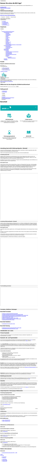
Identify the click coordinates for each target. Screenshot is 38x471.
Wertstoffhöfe (8, 46)
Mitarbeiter (7, 55)
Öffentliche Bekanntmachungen (11, 54)
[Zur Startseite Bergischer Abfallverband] (4, 77)
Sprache (3, 78)
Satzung (26, 387)
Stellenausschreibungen (12, 57)
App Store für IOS (3, 7)
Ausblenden (2, 9)
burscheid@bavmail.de (6, 404)
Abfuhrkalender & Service (8, 32)
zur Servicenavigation (5, 24)
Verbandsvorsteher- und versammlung (12, 51)
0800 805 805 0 (6, 420)
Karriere (7, 56)
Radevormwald (8, 42)
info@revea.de (5, 431)
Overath (7, 41)
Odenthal (7, 35)
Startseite (5, 71)
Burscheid (7, 33)
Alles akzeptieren (3, 18)
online (27, 340)
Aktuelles (5, 58)
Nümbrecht (8, 40)
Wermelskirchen (8, 43)
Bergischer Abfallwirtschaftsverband (8, 31)
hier (31, 339)
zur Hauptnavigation (5, 23)
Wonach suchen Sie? (3, 86)
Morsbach (7, 39)
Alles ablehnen (8, 18)
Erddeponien (8, 48)
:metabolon (2, 71)
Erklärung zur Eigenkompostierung (30, 367)
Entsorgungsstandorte (7, 45)
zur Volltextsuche (5, 22)
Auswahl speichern (3, 19)
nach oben (2, 455)
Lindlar (7, 38)
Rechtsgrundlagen (9, 52)
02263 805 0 (5, 68)
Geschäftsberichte (9, 53)
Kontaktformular (6, 69)
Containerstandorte (9, 47)
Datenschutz (4, 456)
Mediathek (6, 59)
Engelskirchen (8, 34)
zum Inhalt (4, 21)
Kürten (7, 36)
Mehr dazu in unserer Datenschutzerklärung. (7, 15)
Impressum (4, 457)
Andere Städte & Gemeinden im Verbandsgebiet (13, 44)
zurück (1, 454)
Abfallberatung (6, 49)
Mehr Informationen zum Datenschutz (6, 81)
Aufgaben (7, 50)
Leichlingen (8, 37)
